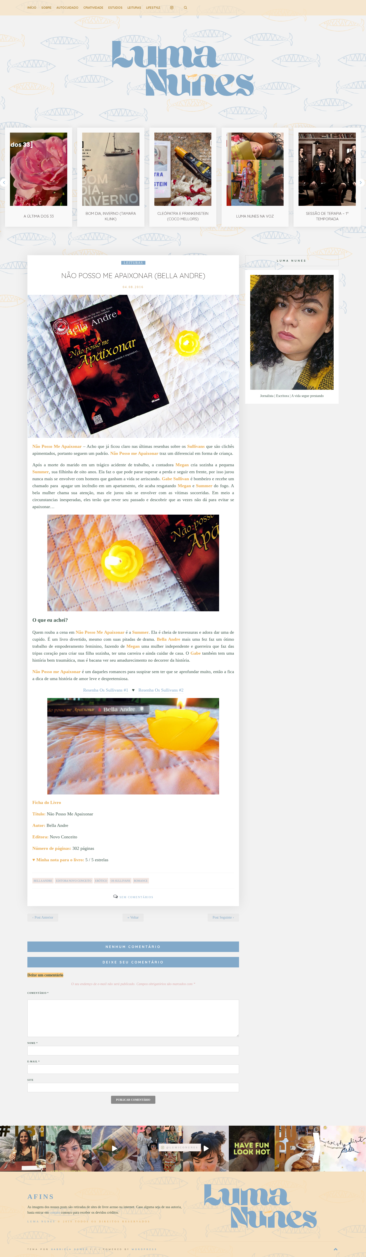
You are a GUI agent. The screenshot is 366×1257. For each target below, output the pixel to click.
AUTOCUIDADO (67, 7)
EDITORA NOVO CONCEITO (73, 880)
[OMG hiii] (343, 1149)
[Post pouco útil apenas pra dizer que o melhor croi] (297, 1149)
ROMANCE (141, 880)
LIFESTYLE (153, 7)
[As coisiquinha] (69, 1149)
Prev (4, 183)
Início (31, 7)
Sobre (46, 7)
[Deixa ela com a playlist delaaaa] (206, 1149)
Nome (32, 1043)
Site (30, 1080)
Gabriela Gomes (69, 1249)
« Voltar (133, 917)
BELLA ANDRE (43, 880)
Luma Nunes (41, 1221)
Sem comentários (136, 897)
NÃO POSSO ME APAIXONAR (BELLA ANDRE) (133, 275)
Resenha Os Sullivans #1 (105, 690)
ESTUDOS (115, 7)
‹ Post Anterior (42, 917)
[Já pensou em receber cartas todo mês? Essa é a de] (114, 1149)
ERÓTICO (101, 880)
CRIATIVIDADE (93, 7)
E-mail (33, 1061)
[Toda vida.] (252, 1149)
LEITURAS (134, 7)
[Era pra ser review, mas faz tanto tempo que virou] (23, 1149)
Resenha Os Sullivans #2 (160, 690)
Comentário (38, 993)
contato (55, 1212)
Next (361, 183)
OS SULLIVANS (120, 880)
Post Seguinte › (223, 917)
